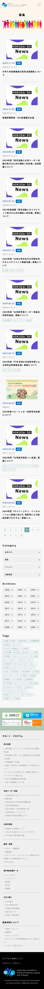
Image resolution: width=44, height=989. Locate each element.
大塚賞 (17, 698)
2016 (20, 608)
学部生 (26, 648)
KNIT (20, 687)
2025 (20, 590)
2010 (20, 621)
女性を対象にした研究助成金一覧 (17, 809)
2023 (7, 596)
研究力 (7, 668)
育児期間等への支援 (12, 762)
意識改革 (29, 679)
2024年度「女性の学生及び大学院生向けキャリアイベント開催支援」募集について (21, 262)
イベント (8, 567)
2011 (7, 621)
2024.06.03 (8, 403)
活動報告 (8, 574)
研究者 (15, 671)
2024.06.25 (8, 303)
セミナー (23, 691)
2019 (20, 602)
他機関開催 (35, 641)
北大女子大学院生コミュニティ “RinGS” (19, 832)
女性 (6, 270)
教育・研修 (8, 844)
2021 (33, 596)
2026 (7, 590)
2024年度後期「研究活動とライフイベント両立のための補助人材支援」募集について (21, 213)
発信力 (7, 698)
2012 (33, 615)
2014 (7, 615)
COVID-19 (9, 687)
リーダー (20, 320)
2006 (33, 627)
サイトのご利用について (12, 958)
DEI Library (9, 862)
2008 (7, 627)
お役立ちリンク (10, 912)
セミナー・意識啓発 (12, 848)
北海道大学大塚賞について (14, 828)
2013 (20, 615)
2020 (7, 602)
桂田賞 (7, 656)
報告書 (7, 882)
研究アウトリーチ (11, 694)
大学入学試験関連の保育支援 (15, 779)
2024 (33, 590)
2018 (33, 602)
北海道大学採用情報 (12, 908)
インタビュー (31, 664)
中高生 (36, 671)
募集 (19, 63)
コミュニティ (21, 683)
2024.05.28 (8, 449)
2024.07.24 (8, 201)
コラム (19, 664)
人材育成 (8, 683)
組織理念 (8, 932)
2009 (33, 621)
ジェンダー (30, 668)
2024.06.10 (8, 353)
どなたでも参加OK (12, 648)
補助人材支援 (10, 641)
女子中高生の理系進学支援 (14, 835)
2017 (7, 608)
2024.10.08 (8, 109)
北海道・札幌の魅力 (12, 915)
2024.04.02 (8, 503)
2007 (20, 627)
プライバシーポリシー (11, 963)
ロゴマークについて (12, 935)
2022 (20, 596)
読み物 (7, 644)
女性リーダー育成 (31, 652)
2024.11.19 (8, 63)
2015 (33, 608)
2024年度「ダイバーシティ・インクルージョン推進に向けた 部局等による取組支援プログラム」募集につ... (21, 514)
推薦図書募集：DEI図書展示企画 (18, 118)
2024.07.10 (8, 250)
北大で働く (8, 897)
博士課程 (26, 671)
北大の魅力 (9, 901)
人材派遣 (18, 679)
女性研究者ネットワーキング (15, 812)
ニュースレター (10, 660)
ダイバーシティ (27, 660)
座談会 (33, 675)
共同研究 (8, 320)
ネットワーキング (11, 466)
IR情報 (7, 888)
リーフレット (10, 878)
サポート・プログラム (12, 736)
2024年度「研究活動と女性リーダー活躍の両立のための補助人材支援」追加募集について (21, 163)
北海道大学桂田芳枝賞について (16, 815)
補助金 (7, 679)
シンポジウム (10, 691)
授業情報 (8, 852)
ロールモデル (18, 270)
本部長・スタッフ (11, 929)
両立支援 (34, 683)
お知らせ (8, 552)
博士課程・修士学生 (12, 652)
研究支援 (23, 641)
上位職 (35, 656)
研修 (24, 675)
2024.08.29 (8, 152)
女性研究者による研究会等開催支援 (18, 802)
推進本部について (10, 922)
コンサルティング (11, 675)
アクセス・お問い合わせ (14, 945)
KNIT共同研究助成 (11, 805)
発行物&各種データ (11, 871)
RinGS (29, 687)
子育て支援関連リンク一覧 (14, 782)
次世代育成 (8, 824)
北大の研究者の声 (11, 905)
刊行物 (7, 885)
